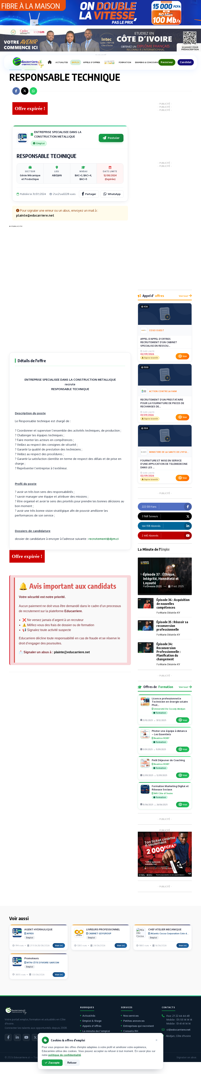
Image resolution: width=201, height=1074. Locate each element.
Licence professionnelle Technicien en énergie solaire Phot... (170, 702)
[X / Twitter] (35, 1037)
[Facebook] (8, 1037)
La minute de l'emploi (96, 1031)
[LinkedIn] (17, 1037)
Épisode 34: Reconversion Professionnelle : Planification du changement (168, 651)
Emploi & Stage (91, 1020)
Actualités (88, 1015)
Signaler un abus (186, 1057)
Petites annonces (133, 1020)
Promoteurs (31, 958)
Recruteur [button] (167, 62)
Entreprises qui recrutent (138, 1025)
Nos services (131, 1015)
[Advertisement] (25, 288)
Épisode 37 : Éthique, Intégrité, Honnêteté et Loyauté (161, 578)
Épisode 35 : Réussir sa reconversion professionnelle (172, 625)
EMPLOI (75, 62)
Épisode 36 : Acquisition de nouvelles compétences (173, 603)
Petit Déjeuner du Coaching (168, 760)
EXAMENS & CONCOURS (146, 62)
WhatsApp (114, 194)
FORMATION (125, 62)
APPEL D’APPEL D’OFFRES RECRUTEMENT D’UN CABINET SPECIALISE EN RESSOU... (158, 342)
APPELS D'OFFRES (91, 62)
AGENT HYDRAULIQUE (38, 929)
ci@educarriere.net (178, 1029)
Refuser (72, 1062)
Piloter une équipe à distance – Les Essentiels (169, 732)
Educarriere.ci (22, 1057)
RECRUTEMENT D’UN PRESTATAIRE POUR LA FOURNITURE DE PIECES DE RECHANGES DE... (162, 403)
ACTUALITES (62, 62)
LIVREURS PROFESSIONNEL (103, 929)
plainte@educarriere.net (72, 652)
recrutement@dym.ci (104, 539)
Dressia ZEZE (154, 586)
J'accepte (53, 1062)
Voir (185, 356)
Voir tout (183, 295)
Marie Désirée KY (170, 612)
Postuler (114, 138)
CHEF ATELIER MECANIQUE (164, 929)
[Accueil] (49, 62)
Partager (90, 194)
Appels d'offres (91, 1025)
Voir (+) (59, 945)
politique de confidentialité (64, 1055)
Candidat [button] (185, 62)
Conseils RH (130, 1031)
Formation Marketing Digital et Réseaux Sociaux (170, 788)
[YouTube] (26, 1037)
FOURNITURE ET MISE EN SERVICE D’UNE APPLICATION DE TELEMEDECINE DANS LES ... (163, 464)
